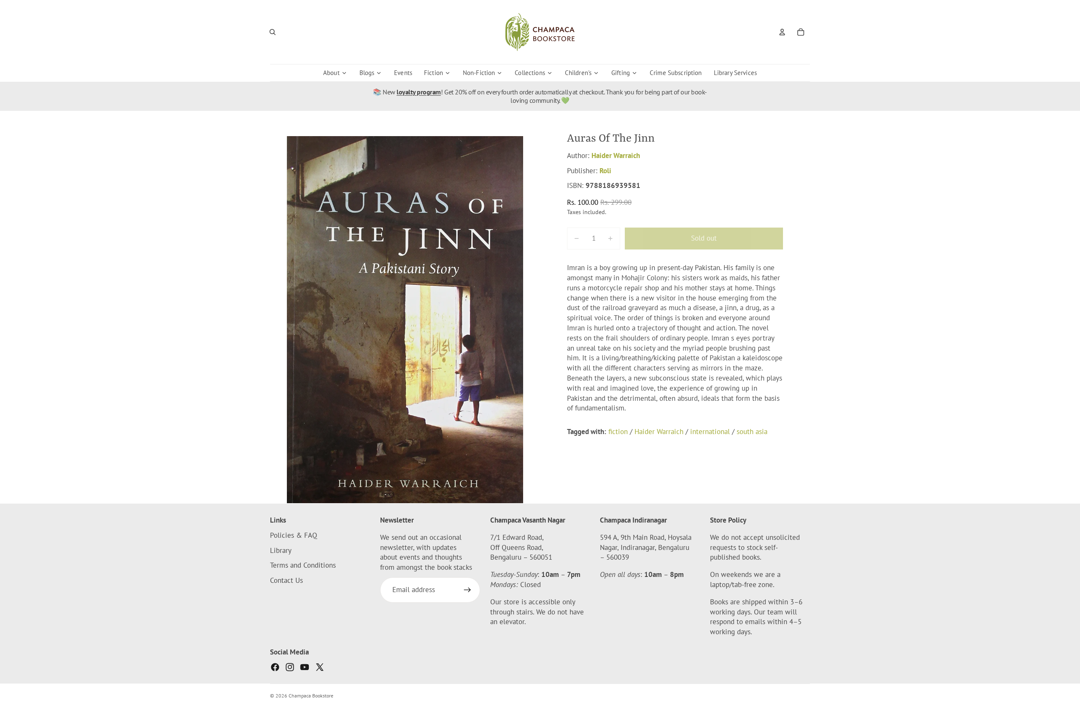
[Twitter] (320, 667)
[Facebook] (275, 667)
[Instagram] (290, 667)
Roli (605, 170)
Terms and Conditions (303, 565)
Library (281, 550)
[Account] (782, 32)
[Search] (272, 32)
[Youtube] (305, 667)
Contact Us (286, 580)
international (710, 431)
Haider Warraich (615, 155)
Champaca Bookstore (311, 695)
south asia (752, 431)
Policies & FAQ (293, 534)
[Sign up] (467, 590)
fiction (618, 431)
